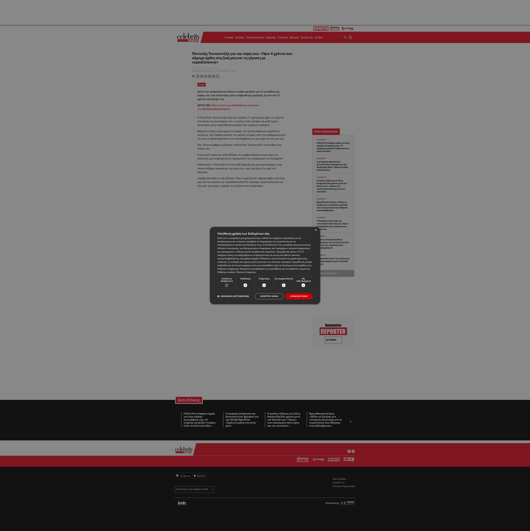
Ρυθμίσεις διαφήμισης (228, 268)
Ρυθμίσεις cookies (226, 272)
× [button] (316, 230)
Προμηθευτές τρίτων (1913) (290, 251)
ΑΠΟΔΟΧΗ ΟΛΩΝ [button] (299, 296)
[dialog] (265, 265)
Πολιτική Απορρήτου (246, 272)
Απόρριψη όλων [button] (269, 296)
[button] (233, 296)
